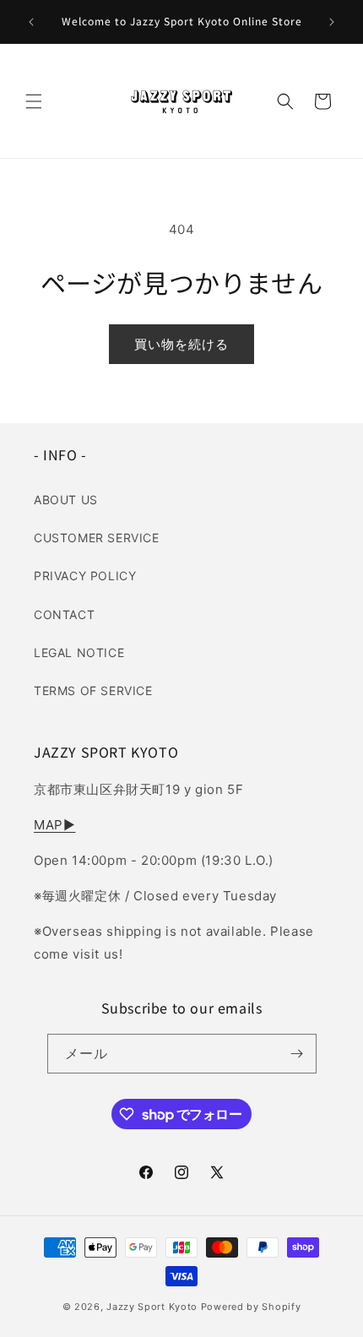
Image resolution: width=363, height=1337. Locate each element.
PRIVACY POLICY (85, 575)
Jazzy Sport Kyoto (152, 1307)
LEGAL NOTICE (79, 652)
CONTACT (64, 614)
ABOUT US (66, 499)
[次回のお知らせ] (331, 22)
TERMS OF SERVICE (93, 690)
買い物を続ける (181, 344)
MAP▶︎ (54, 825)
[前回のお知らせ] (31, 22)
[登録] (297, 1053)
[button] (33, 101)
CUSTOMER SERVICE (97, 537)
